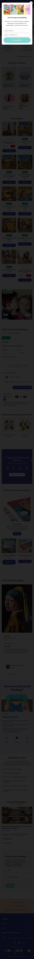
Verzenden (17, 40)
